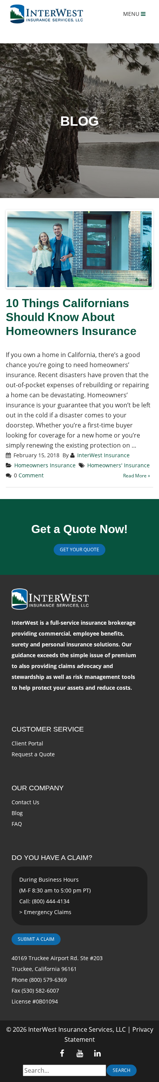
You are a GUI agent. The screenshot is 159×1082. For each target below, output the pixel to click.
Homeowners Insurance (45, 465)
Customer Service (48, 729)
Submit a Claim (36, 939)
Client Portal (27, 743)
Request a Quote (33, 754)
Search (121, 1070)
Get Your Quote (79, 549)
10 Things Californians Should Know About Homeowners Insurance (71, 317)
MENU (132, 13)
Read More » (136, 475)
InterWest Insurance (103, 455)
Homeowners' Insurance (118, 465)
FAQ (17, 823)
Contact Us (25, 802)
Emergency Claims (47, 912)
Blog (17, 813)
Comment (31, 475)
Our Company (38, 788)
